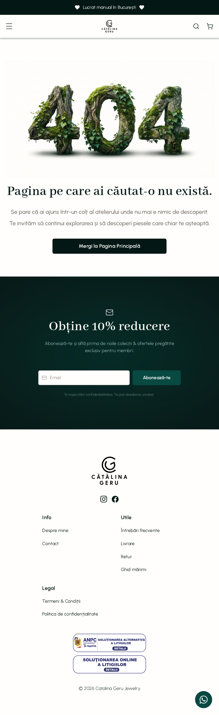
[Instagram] (103, 499)
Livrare (128, 543)
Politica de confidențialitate (70, 614)
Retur (126, 556)
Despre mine (55, 530)
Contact (50, 543)
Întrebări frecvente (140, 530)
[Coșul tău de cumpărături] (209, 26)
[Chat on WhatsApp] (203, 699)
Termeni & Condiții (61, 601)
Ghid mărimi (133, 569)
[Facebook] (115, 499)
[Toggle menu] (9, 26)
